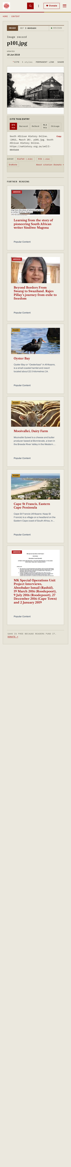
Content (15, 16)
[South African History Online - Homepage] (6, 5)
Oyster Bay (22, 358)
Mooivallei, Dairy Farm (31, 431)
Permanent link (45, 62)
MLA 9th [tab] (45, 126)
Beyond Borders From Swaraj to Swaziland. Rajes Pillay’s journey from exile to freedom (35, 293)
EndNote (13, 165)
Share (60, 62)
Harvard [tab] (23, 126)
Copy (58, 136)
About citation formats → (50, 165)
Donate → (13, 636)
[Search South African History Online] (30, 6)
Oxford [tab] (35, 126)
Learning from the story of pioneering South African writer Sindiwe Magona (33, 224)
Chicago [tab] (55, 126)
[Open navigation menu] (64, 5)
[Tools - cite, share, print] (38, 5)
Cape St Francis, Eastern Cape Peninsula (32, 506)
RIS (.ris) (44, 159)
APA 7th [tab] (13, 126)
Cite (22, 62)
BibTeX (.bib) (25, 159)
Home (5, 16)
